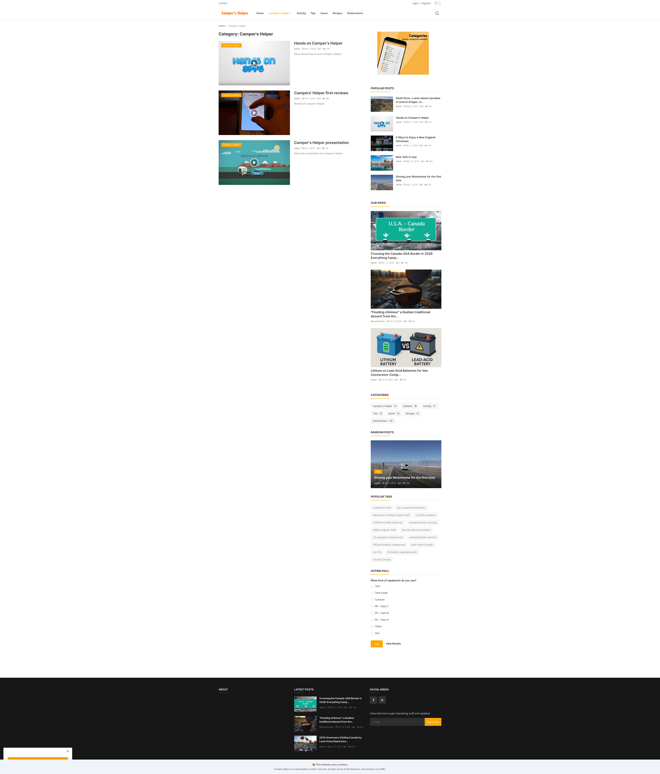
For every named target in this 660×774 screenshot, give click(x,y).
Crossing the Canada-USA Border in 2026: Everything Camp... (340, 700)
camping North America (422, 537)
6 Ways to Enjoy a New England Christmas (415, 139)
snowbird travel (382, 507)
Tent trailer (381, 592)
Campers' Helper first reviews (321, 93)
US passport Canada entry (388, 537)
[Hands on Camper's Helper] (254, 63)
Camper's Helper (384, 406)
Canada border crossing (423, 522)
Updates (409, 406)
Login (415, 3)
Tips (313, 13)
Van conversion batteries (411, 507)
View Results (393, 643)
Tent (377, 586)
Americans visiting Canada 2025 (391, 515)
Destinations (355, 13)
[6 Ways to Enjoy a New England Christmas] (382, 143)
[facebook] (373, 700)
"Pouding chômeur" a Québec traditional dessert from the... (336, 719)
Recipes (337, 13)
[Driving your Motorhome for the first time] (382, 182)
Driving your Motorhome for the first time (418, 178)
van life (377, 552)
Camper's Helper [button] (279, 13)
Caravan (380, 599)
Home (260, 13)
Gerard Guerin (378, 321)
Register (426, 3)
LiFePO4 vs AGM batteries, (388, 522)
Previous (377, 464)
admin (297, 48)
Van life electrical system (416, 529)
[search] (437, 13)
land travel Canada (422, 544)
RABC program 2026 (384, 529)
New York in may (406, 157)
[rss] (382, 700)
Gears (324, 13)
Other (378, 626)
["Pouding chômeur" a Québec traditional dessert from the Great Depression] (406, 289)
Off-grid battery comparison (389, 544)
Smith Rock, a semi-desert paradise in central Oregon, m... (418, 100)
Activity (301, 13)
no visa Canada (381, 559)
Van (377, 633)
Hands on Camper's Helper (318, 43)
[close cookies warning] (67, 751)
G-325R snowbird (425, 515)
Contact (223, 3)
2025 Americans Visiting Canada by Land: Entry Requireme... (340, 739)
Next (435, 464)
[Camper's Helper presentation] (254, 162)
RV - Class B (382, 613)
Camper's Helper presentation (321, 142)
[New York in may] (382, 163)
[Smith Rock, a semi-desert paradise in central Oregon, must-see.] (382, 104)
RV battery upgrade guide (402, 552)
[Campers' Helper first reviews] (254, 112)
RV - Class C (382, 606)
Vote (376, 644)
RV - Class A (382, 619)
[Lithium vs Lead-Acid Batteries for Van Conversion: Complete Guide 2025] (406, 347)
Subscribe (433, 722)
